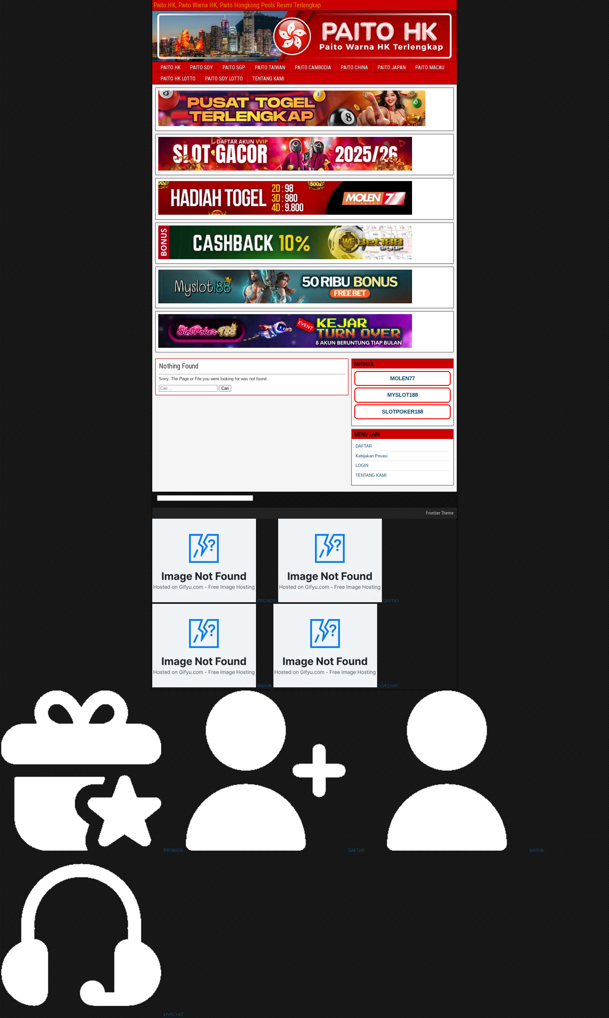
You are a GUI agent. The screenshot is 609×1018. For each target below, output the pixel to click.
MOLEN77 (402, 378)
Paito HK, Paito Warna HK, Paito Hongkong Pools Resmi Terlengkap (237, 5)
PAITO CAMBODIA (313, 67)
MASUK (264, 686)
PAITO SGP (233, 67)
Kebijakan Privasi (372, 456)
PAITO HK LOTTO (177, 79)
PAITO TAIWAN (270, 67)
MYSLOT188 (402, 395)
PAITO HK (170, 67)
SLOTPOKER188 (402, 412)
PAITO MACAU (429, 67)
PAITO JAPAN (391, 67)
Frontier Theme (440, 513)
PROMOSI (267, 600)
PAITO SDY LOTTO (224, 79)
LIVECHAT (387, 686)
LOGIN (362, 465)
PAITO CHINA (354, 67)
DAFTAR (364, 446)
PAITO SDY (201, 67)
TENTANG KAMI (268, 79)
